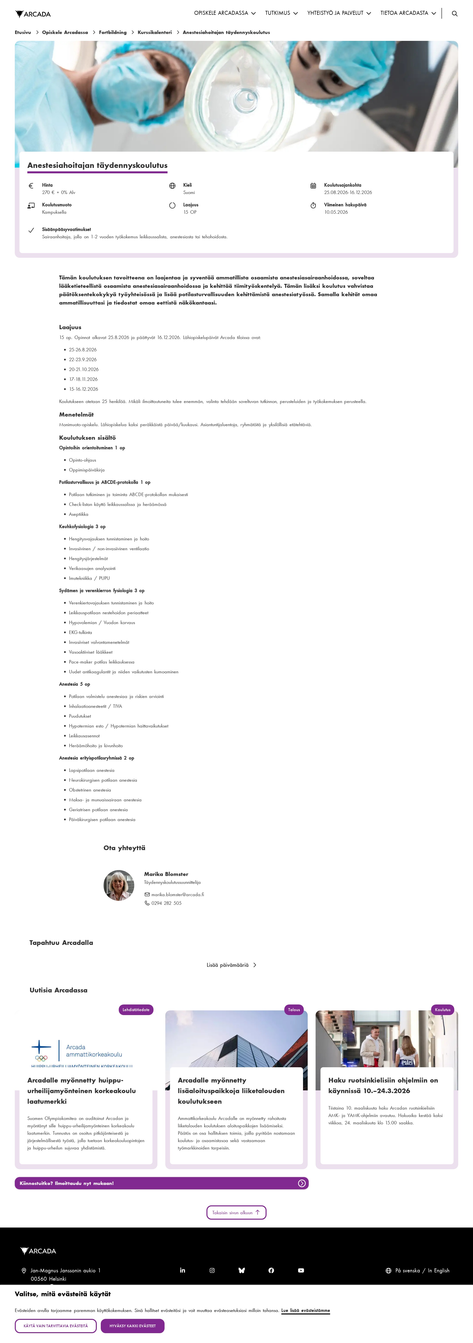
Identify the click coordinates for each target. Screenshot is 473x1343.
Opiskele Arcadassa (221, 12)
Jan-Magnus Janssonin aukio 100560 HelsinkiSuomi (66, 1279)
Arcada (33, 14)
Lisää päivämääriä (228, 965)
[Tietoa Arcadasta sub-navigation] (434, 13)
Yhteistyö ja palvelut (335, 12)
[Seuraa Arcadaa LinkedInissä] (182, 1270)
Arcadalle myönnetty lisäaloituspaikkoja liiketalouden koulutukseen (231, 1091)
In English (439, 1270)
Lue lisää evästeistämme (305, 1310)
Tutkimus (277, 12)
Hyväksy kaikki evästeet (133, 1325)
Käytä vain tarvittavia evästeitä (56, 1325)
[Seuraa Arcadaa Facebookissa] (271, 1270)
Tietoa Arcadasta (404, 12)
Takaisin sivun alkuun (233, 1212)
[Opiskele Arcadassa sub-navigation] (253, 13)
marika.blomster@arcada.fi (178, 894)
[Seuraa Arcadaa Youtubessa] (301, 1270)
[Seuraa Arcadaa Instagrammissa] (212, 1270)
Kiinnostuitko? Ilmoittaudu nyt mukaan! (67, 1183)
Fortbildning (113, 32)
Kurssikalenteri (155, 32)
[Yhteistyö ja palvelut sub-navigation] (369, 13)
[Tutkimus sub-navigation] (296, 13)
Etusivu (23, 32)
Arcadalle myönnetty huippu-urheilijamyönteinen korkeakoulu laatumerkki (81, 1091)
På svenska (407, 1270)
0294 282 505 (167, 903)
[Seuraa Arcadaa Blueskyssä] (241, 1270)
